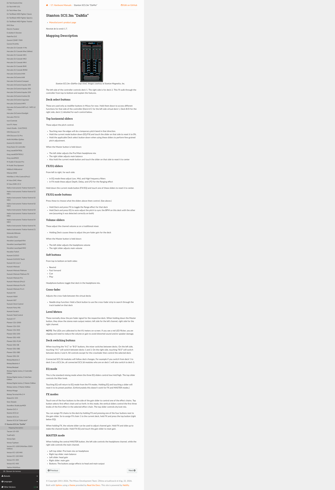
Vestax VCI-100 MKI (15, 452)
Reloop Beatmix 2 (13, 360)
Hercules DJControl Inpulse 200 (19, 85)
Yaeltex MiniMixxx (13, 467)
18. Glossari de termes (12, 471)
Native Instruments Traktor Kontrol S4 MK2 (21, 215)
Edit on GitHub (130, 5)
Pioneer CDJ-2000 (14, 323)
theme (72, 485)
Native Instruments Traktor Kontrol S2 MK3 (21, 205)
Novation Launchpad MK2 (16, 248)
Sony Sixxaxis (11, 402)
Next (131, 470)
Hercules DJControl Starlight (17, 113)
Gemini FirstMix (13, 44)
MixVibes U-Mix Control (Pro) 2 (18, 177)
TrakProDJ (11, 435)
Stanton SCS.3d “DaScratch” (17, 420)
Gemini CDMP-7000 (15, 40)
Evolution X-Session (14, 33)
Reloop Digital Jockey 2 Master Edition (21, 383)
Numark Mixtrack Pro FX (16, 285)
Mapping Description (16, 428)
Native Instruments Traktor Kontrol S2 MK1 (21, 193)
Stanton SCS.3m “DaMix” (16, 424)
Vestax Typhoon (13, 443)
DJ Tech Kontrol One (14, 3)
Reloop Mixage (12, 391)
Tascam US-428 (13, 431)
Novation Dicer (12, 237)
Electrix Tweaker (13, 29)
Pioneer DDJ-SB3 (13, 352)
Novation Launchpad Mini (16, 241)
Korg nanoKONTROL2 (15, 154)
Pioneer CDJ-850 (13, 330)
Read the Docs (93, 485)
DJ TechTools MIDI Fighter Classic (19, 14)
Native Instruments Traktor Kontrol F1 (21, 188)
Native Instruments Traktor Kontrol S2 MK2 (21, 199)
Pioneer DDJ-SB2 (13, 349)
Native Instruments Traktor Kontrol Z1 (21, 229)
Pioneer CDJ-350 (13, 326)
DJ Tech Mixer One (14, 10)
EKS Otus (10, 25)
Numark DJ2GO (13, 256)
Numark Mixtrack (13, 267)
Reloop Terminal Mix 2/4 (16, 394)
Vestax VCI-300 (13, 460)
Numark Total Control (15, 315)
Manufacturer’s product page (62, 22)
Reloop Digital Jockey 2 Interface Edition (19, 378)
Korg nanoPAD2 (13, 158)
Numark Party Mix (13, 308)
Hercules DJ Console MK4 (17, 62)
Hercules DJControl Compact (18, 81)
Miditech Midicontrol (14, 169)
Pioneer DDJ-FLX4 (14, 341)
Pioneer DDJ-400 (13, 337)
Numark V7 (11, 319)
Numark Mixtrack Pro (15, 278)
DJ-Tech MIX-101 (13, 7)
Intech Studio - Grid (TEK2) (17, 128)
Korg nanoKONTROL (14, 151)
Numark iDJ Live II (14, 263)
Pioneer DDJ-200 (13, 334)
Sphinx (59, 485)
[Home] (47, 5)
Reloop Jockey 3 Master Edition (18, 387)
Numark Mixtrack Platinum (17, 270)
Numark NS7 (11, 300)
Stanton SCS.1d (12, 413)
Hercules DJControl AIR (16, 77)
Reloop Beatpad (12, 367)
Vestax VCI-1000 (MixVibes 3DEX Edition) (19, 448)
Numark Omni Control (15, 304)
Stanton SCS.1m (13, 417)
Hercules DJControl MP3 (16, 104)
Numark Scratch (13, 311)
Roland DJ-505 (12, 398)
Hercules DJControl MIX (16, 74)
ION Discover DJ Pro (15, 136)
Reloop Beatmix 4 (13, 363)
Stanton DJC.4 (12, 409)
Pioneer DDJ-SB (13, 345)
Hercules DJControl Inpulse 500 (19, 92)
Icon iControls (12, 121)
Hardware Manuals (61, 5)
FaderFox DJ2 (12, 36)
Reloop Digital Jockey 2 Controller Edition (19, 372)
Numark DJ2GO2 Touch (16, 259)
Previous (54, 470)
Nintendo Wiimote (14, 233)
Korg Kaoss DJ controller (16, 147)
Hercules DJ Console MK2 (17, 59)
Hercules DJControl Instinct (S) (18, 96)
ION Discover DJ (13, 132)
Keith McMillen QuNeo (15, 139)
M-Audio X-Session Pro (15, 162)
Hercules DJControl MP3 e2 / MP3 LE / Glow (21, 109)
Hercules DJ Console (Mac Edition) (19, 51)
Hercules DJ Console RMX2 (17, 70)
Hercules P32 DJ (13, 117)
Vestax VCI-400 (13, 464)
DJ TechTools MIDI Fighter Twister (19, 22)
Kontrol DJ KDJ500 (14, 143)
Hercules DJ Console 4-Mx (17, 48)
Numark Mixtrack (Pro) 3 (16, 282)
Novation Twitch (13, 252)
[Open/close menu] (5, 424)
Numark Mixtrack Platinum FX (18, 274)
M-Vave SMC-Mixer (14, 180)
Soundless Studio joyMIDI (16, 406)
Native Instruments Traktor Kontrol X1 (21, 226)
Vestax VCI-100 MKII (15, 456)
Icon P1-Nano (12, 125)
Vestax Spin (11, 439)
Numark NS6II (12, 296)
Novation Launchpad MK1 (16, 244)
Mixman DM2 (12, 173)
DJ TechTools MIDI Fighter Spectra (19, 18)
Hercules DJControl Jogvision (18, 100)
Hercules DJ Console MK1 (17, 55)
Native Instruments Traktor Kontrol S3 (21, 210)
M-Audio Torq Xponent (15, 165)
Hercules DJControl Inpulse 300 (19, 89)
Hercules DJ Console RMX (16, 66)
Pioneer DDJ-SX (13, 356)
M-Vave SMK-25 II (14, 184)
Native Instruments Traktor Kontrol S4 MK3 (21, 221)
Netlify (126, 485)
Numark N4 (11, 293)
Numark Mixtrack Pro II (15, 289)
